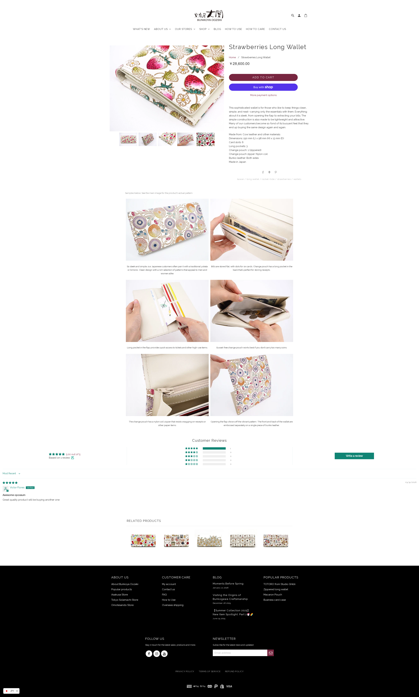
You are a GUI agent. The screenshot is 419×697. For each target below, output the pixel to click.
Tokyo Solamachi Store (124, 599)
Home (232, 57)
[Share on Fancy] (269, 172)
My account (169, 584)
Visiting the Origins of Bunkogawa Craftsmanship (230, 599)
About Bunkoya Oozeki (124, 584)
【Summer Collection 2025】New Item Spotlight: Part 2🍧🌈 (233, 614)
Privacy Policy (184, 671)
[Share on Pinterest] (275, 172)
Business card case (275, 599)
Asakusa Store (119, 594)
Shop (203, 29)
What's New (141, 29)
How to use (233, 29)
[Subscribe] (270, 653)
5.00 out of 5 (73, 454)
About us (161, 29)
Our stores (184, 29)
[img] (10, 482)
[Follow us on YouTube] (164, 654)
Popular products (121, 589)
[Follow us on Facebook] (149, 654)
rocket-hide (268, 179)
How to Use (168, 599)
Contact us (277, 29)
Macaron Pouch (273, 594)
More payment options (263, 95)
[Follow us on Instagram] (156, 654)
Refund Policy (234, 671)
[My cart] (305, 16)
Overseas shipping (172, 605)
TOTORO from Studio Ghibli (279, 584)
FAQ (164, 594)
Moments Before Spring (228, 585)
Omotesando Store (122, 605)
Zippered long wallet (276, 589)
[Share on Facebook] (263, 172)
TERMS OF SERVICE (209, 671)
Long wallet (253, 179)
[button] (191, 448)
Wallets (297, 179)
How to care (255, 29)
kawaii (240, 179)
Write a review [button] (354, 455)
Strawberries (284, 179)
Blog (217, 29)
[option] (167, 88)
